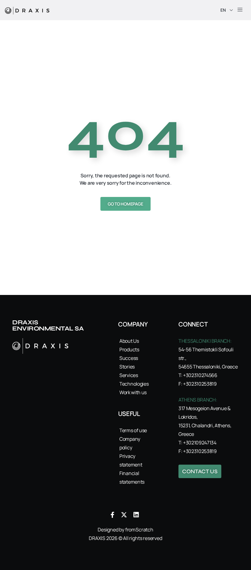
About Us (129, 341)
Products (129, 349)
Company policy (129, 443)
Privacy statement (130, 460)
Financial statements (131, 477)
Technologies (133, 383)
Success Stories (128, 362)
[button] (240, 10)
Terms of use (133, 430)
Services (128, 375)
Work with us (133, 392)
